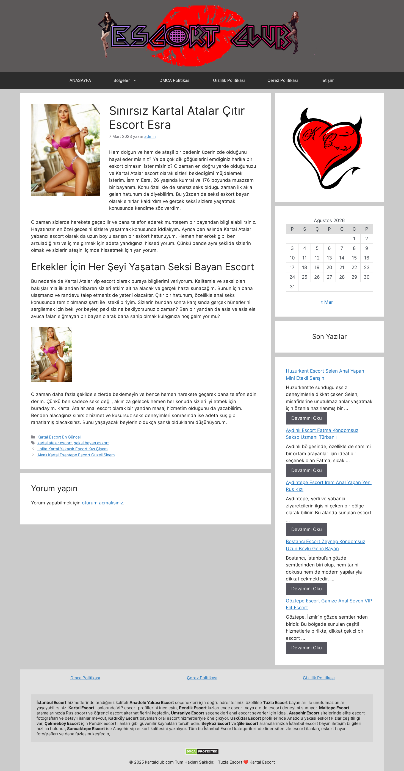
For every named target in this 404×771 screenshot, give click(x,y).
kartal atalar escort (54, 442)
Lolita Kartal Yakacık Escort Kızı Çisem (72, 448)
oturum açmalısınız (102, 502)
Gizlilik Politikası (229, 80)
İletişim (327, 80)
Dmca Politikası (85, 677)
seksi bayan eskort (91, 442)
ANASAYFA (80, 80)
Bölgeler (122, 80)
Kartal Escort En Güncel (59, 437)
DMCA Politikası (174, 80)
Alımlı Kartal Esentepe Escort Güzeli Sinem (76, 454)
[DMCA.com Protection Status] (202, 753)
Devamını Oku (306, 418)
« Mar (326, 302)
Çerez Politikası (282, 80)
